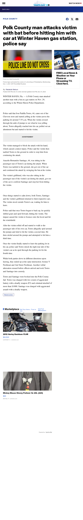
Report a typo (8, 294)
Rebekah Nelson (12, 89)
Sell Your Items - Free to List (28, 310)
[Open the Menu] (4, 3)
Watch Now (74, 3)
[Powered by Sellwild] (49, 432)
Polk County (10, 19)
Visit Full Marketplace (42, 309)
